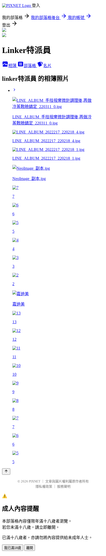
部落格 (30, 66)
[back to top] (6, 471)
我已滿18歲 (12, 548)
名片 (47, 66)
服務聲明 (63, 486)
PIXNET (34, 481)
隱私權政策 (44, 486)
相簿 (12, 66)
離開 (29, 548)
